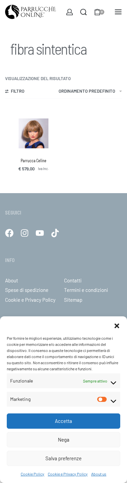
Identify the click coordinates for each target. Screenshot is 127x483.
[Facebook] (9, 233)
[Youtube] (40, 233)
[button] (116, 324)
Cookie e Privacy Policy (68, 473)
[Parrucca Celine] (33, 133)
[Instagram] (24, 233)
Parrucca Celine (33, 160)
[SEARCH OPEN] (83, 12)
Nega (63, 439)
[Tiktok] (55, 233)
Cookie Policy (32, 473)
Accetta (63, 421)
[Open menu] (118, 12)
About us (98, 473)
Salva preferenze (63, 458)
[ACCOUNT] (69, 12)
